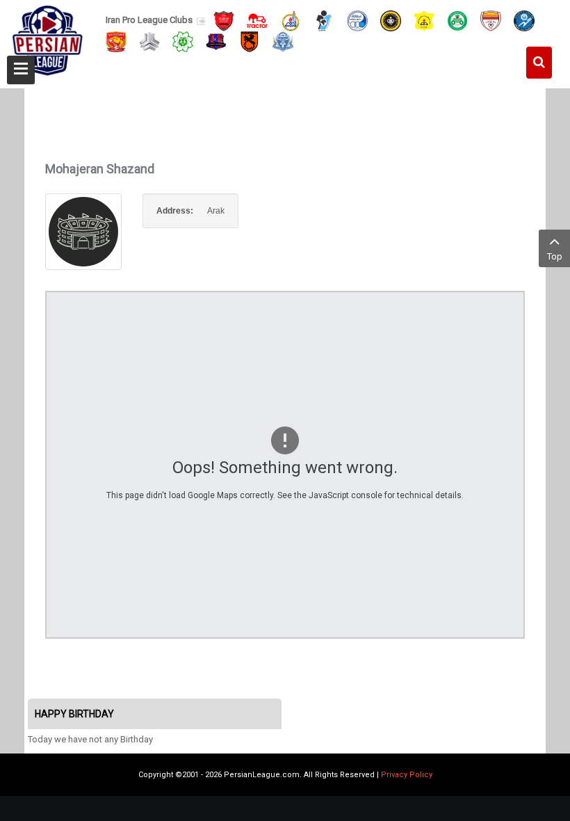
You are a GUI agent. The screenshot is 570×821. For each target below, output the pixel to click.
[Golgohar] (524, 20)
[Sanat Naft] (424, 20)
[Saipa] (149, 41)
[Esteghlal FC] (357, 20)
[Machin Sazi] (182, 40)
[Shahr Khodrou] (116, 40)
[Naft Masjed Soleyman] (290, 20)
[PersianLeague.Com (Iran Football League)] (47, 39)
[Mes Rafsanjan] (249, 40)
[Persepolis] (223, 20)
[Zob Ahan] (457, 20)
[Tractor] (257, 20)
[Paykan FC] (324, 20)
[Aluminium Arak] (282, 40)
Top (554, 256)
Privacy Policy (406, 774)
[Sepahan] (390, 20)
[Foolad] (490, 20)
